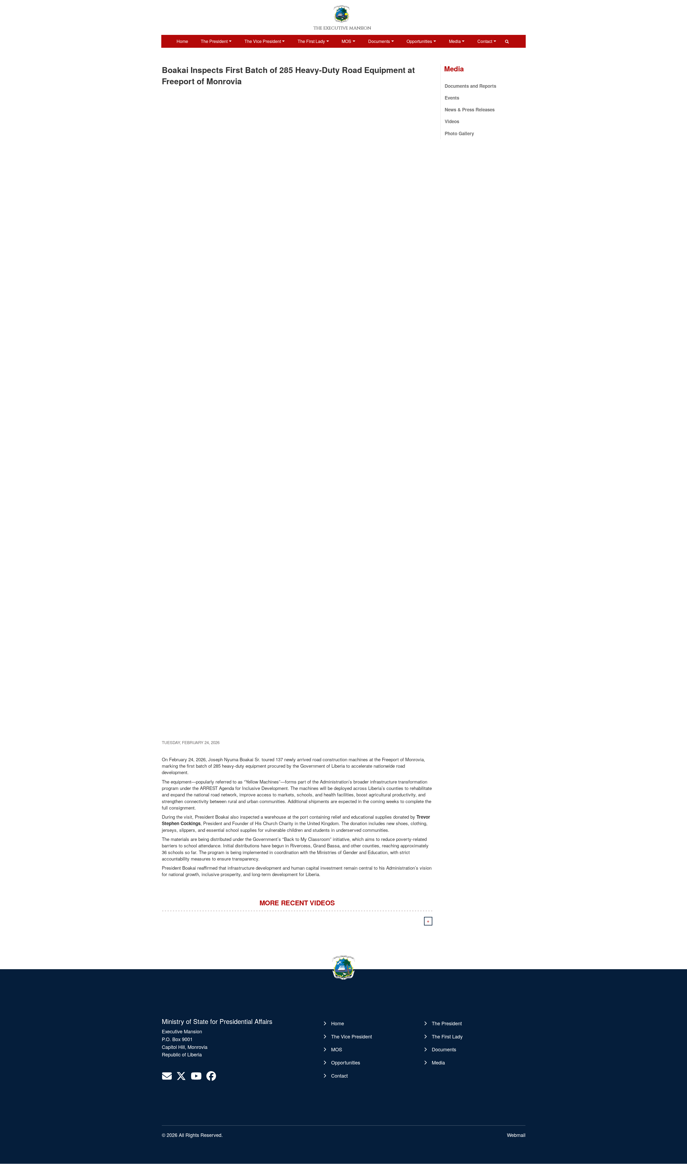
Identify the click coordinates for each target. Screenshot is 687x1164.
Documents (379, 41)
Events (452, 97)
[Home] (342, 13)
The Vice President (262, 41)
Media (455, 41)
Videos (452, 121)
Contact (484, 41)
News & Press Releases (470, 109)
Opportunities (419, 41)
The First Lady (311, 41)
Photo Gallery (459, 133)
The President (214, 41)
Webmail (516, 1134)
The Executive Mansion (342, 28)
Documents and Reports (470, 86)
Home (182, 41)
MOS (346, 41)
